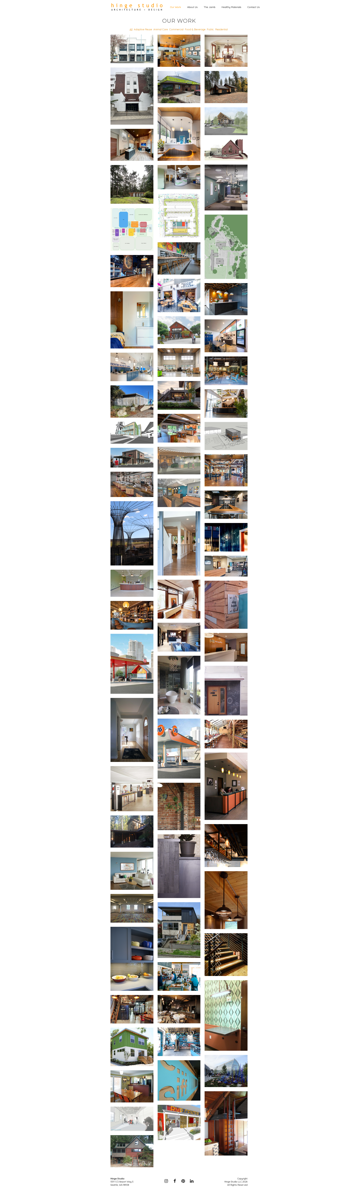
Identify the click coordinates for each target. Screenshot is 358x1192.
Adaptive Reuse (143, 29)
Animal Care (160, 29)
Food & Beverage (195, 29)
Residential (221, 29)
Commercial (176, 29)
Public (210, 29)
